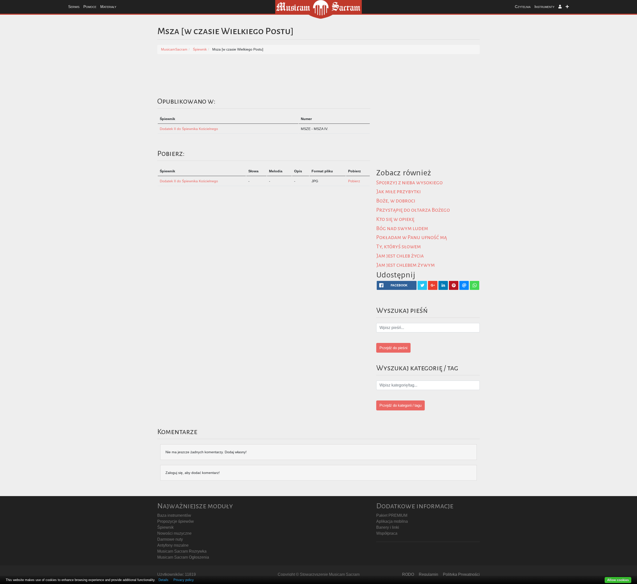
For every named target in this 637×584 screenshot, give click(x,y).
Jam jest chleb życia (400, 256)
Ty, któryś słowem (398, 247)
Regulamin (428, 574)
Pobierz (354, 181)
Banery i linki (387, 527)
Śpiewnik (165, 527)
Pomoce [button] (89, 6)
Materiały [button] (108, 6)
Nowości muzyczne (174, 533)
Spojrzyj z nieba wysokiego (409, 183)
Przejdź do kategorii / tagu (400, 405)
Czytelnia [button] (523, 6)
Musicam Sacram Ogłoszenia (183, 557)
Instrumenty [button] (544, 6)
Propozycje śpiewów (175, 521)
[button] (560, 7)
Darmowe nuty (170, 539)
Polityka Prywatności (461, 574)
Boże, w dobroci (395, 201)
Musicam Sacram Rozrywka (182, 551)
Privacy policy (183, 580)
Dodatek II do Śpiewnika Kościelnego (189, 129)
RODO (408, 574)
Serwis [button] (73, 6)
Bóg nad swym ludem (402, 228)
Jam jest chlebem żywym (405, 265)
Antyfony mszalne (173, 545)
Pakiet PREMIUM (391, 515)
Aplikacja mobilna (392, 521)
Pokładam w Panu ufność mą (411, 237)
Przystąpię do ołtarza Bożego (413, 210)
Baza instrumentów (174, 515)
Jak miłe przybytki (398, 192)
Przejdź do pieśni (393, 348)
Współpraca (386, 533)
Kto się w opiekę (395, 219)
